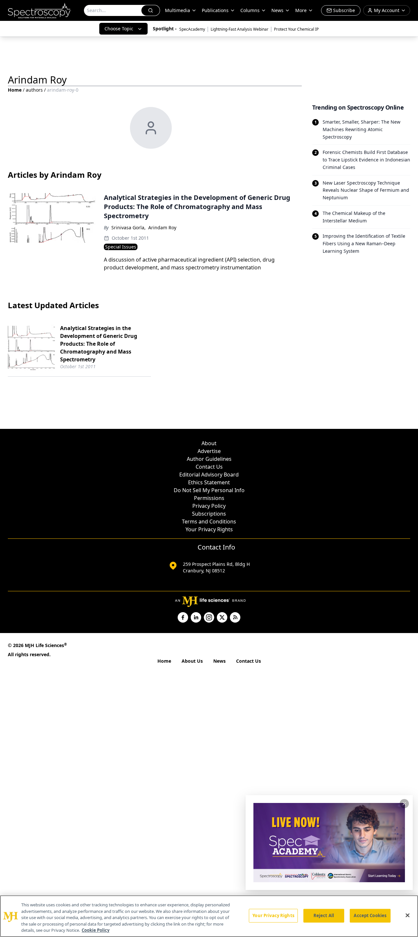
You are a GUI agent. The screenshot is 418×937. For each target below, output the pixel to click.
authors (34, 90)
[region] (209, 916)
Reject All (324, 915)
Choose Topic (118, 28)
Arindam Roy (162, 227)
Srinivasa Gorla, (128, 227)
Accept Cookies (370, 915)
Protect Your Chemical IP (296, 29)
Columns (250, 10)
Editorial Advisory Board (209, 474)
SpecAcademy (192, 29)
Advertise (209, 451)
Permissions (209, 498)
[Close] (407, 915)
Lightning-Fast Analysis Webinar (239, 29)
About (209, 443)
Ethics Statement (209, 482)
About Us (192, 661)
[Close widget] (404, 803)
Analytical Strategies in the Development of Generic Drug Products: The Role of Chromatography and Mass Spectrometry (98, 344)
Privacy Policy (209, 505)
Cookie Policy (95, 930)
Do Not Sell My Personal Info (209, 490)
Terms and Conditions (209, 521)
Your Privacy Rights (209, 529)
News (219, 661)
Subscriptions (209, 513)
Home (15, 90)
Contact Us (209, 466)
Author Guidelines (209, 458)
